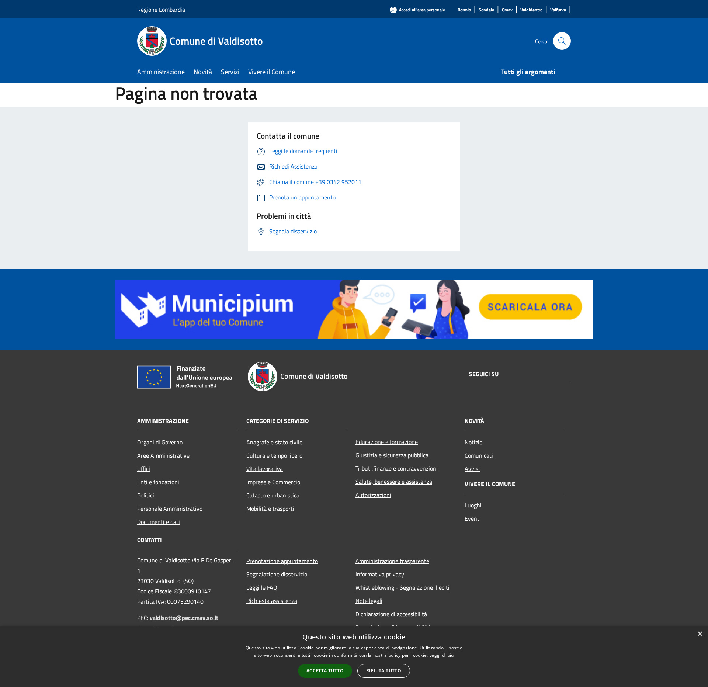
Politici (145, 495)
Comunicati (479, 455)
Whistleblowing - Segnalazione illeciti (402, 587)
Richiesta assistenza (271, 600)
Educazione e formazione (386, 441)
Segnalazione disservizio (276, 574)
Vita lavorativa (264, 468)
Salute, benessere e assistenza (393, 481)
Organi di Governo (160, 442)
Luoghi (473, 505)
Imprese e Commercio (273, 482)
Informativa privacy (379, 574)
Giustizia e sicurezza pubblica (391, 455)
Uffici (143, 468)
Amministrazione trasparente (392, 560)
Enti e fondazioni (158, 482)
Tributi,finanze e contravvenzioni (396, 468)
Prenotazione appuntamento (282, 560)
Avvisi (472, 468)
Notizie (473, 442)
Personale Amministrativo (169, 508)
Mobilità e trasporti (270, 508)
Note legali (368, 600)
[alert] (354, 656)
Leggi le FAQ (261, 587)
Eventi (473, 518)
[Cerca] (562, 41)
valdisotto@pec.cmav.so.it (184, 617)
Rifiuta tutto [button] (383, 670)
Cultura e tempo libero (274, 455)
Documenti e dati (158, 521)
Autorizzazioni (373, 494)
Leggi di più (441, 655)
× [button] (699, 634)
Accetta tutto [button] (325, 670)
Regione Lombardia (161, 9)
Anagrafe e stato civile (274, 442)
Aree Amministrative (163, 455)
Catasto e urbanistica (272, 495)
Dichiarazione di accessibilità (391, 614)
